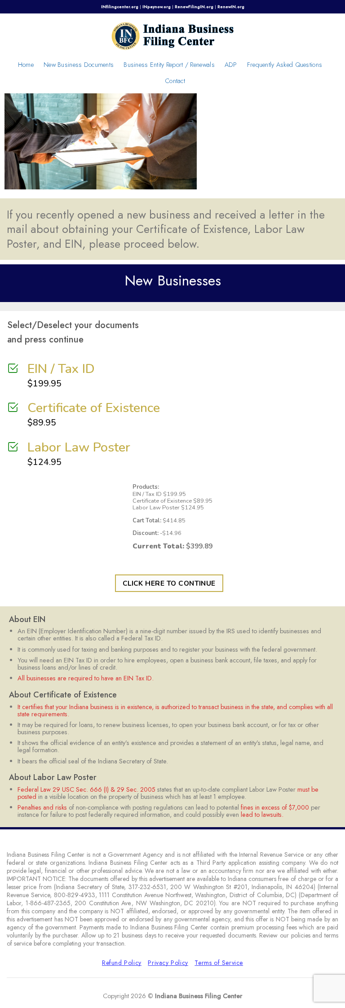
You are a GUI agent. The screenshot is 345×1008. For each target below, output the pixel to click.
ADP (231, 64)
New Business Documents (79, 64)
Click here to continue (169, 583)
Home (26, 64)
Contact (175, 80)
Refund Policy (122, 962)
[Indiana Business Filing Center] (172, 35)
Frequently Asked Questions (285, 64)
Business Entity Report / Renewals (169, 64)
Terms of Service (219, 962)
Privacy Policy (168, 962)
